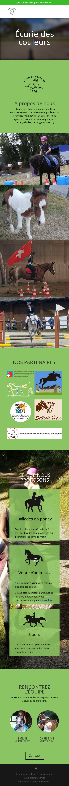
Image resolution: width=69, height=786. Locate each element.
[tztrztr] (34, 183)
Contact (34, 755)
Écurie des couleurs (34, 37)
